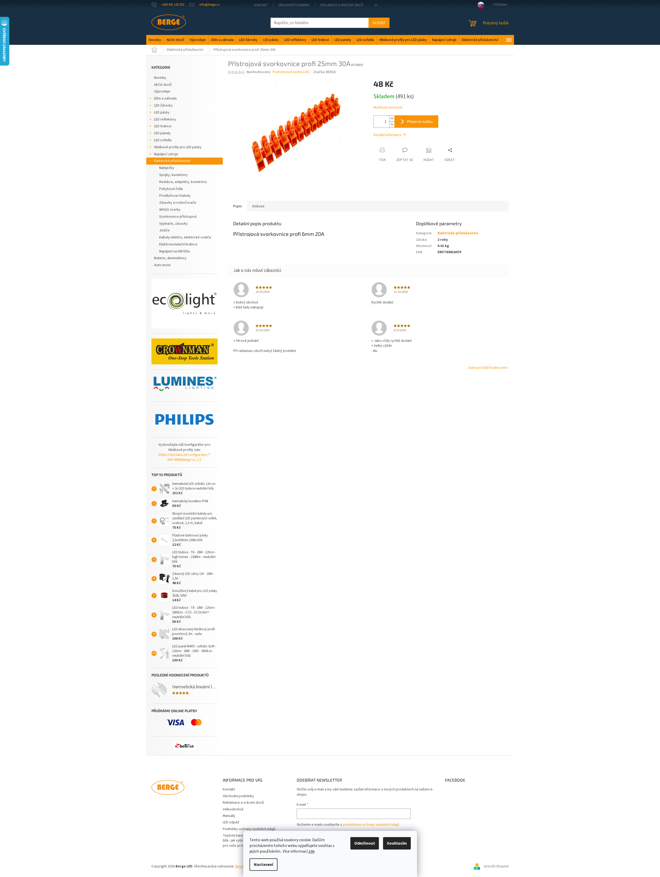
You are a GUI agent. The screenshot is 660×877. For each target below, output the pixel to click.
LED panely (162, 133)
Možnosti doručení (387, 107)
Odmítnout (364, 843)
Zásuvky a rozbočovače (177, 202)
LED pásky (162, 112)
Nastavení (263, 864)
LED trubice (162, 126)
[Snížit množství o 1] (391, 125)
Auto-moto (162, 265)
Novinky (160, 77)
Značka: (324, 72)
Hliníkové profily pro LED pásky (178, 147)
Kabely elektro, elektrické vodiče (185, 237)
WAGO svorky (169, 209)
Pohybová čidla (171, 189)
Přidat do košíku (420, 121)
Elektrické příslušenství (172, 161)
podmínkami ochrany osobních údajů (371, 824)
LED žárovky (163, 105)
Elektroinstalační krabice (178, 244)
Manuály (229, 815)
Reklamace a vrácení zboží (341, 5)
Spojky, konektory (173, 175)
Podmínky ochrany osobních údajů (249, 829)
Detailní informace (387, 135)
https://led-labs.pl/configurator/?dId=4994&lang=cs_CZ (184, 457)
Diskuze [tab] (258, 206)
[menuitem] (155, 40)
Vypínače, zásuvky (173, 223)
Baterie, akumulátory (170, 258)
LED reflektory (165, 119)
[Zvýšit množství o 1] (391, 119)
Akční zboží (163, 84)
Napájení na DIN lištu (174, 251)
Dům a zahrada (165, 98)
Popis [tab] (237, 206)
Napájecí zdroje (166, 154)
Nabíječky (166, 168)
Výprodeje (162, 91)
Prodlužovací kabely (175, 195)
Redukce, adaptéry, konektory (183, 182)
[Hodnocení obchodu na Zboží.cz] (184, 746)
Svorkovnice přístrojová (178, 216)
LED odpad (231, 822)
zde (311, 851)
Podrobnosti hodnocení (291, 72)
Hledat (379, 22)
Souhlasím (397, 843)
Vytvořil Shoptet (496, 866)
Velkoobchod (233, 809)
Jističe (164, 230)
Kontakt (261, 5)
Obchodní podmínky (294, 5)
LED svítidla (162, 140)
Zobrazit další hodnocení (487, 367)
